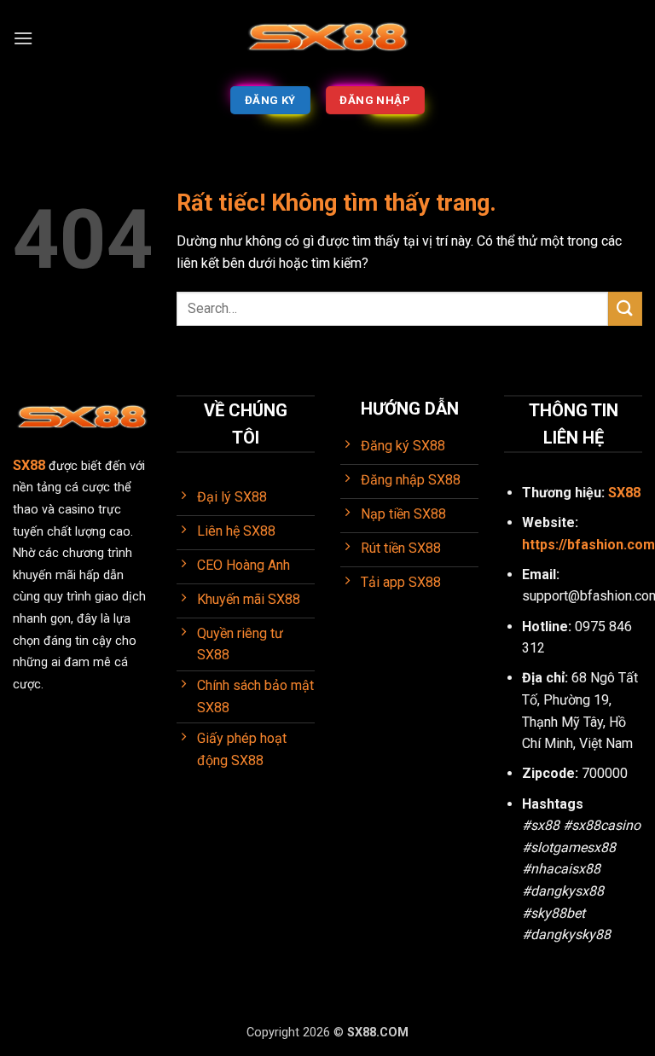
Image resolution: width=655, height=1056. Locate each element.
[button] (23, 38)
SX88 (624, 492)
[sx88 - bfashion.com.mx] (327, 38)
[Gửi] (625, 308)
